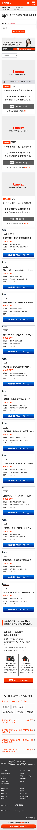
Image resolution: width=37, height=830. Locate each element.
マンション (4, 776)
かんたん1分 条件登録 (19, 680)
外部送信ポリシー (24, 799)
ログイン (27, 111)
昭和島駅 (20, 712)
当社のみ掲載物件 (5, 773)
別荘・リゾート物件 (25, 770)
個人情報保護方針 (24, 796)
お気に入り (4, 793)
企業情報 (22, 791)
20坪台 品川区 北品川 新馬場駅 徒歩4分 (19, 203)
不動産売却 (22, 778)
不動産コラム (4, 791)
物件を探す (22, 773)
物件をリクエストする (25, 776)
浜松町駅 (6, 707)
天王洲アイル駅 (18, 707)
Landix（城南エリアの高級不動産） (13, 8)
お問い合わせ (23, 793)
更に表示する (17, 31)
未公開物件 (4, 778)
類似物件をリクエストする (17, 255)
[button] (33, 2)
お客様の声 (4, 796)
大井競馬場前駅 (8, 712)
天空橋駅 (30, 712)
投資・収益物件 (5, 783)
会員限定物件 (4, 781)
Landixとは (4, 770)
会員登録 (22, 788)
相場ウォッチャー (24, 781)
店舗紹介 (3, 799)
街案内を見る (4, 788)
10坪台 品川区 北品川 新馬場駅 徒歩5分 (19, 146)
